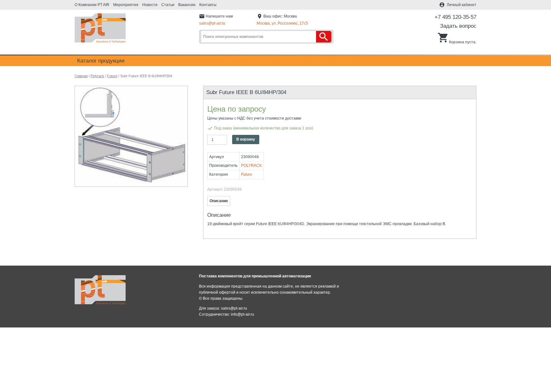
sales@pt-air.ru (212, 23)
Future (112, 76)
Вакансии (186, 5)
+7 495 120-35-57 (455, 17)
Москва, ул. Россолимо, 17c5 (282, 23)
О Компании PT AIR (92, 5)
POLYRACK (251, 165)
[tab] (218, 201)
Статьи (167, 5)
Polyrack (97, 76)
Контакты (208, 5)
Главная (81, 76)
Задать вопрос (458, 26)
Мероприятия (125, 5)
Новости (150, 5)
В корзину (245, 139)
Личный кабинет (461, 5)
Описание (218, 201)
